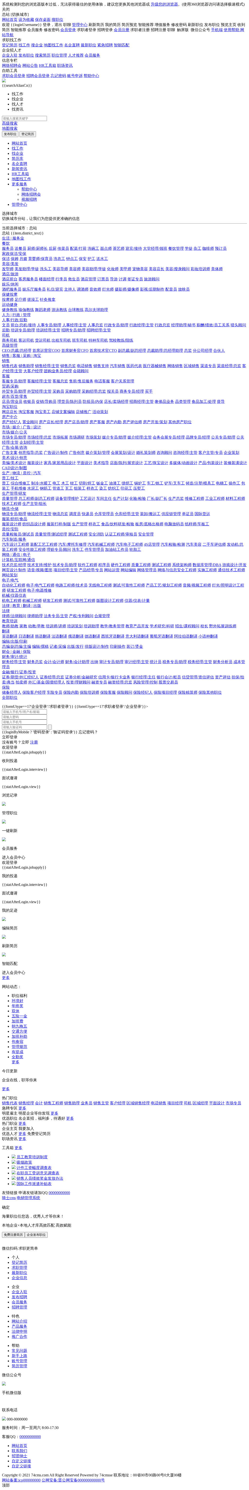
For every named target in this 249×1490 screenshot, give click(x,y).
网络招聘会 (11, 65)
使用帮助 (232, 30)
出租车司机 (61, 340)
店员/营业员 (12, 401)
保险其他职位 (210, 692)
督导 (221, 401)
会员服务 (92, 55)
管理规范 (19, 1047)
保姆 (14, 259)
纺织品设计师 (34, 524)
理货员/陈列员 (69, 401)
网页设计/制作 (14, 570)
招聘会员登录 (38, 76)
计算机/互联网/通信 (18, 560)
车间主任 (104, 498)
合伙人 (219, 350)
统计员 (155, 662)
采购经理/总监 (94, 391)
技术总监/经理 (14, 565)
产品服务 (19, 1326)
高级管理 (10, 345)
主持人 (70, 289)
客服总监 (60, 381)
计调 (122, 279)
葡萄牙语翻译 (161, 636)
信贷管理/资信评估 (198, 677)
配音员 (171, 289)
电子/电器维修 (39, 590)
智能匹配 (121, 45)
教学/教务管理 (112, 626)
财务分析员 (222, 662)
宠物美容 (140, 269)
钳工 (74, 483)
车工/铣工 (155, 483)
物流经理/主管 (39, 514)
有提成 (17, 1052)
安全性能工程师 (32, 549)
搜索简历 (43, 55)
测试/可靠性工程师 (129, 585)
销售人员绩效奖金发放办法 (40, 1178)
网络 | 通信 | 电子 (16, 555)
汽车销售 (117, 366)
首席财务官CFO (75, 350)
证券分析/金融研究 (81, 677)
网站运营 (112, 570)
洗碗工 (93, 248)
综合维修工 (20, 483)
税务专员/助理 (174, 662)
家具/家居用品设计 (60, 463)
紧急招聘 (105, 45)
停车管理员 (94, 549)
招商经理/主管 (141, 401)
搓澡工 (33, 299)
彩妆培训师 (200, 269)
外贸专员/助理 (14, 391)
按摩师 (8, 299)
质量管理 (10, 498)
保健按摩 (10, 294)
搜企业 (37, 45)
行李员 (61, 279)
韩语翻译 (43, 636)
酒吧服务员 (11, 289)
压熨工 (139, 488)
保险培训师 (89, 692)
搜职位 (57, 19)
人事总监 (95, 325)
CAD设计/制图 (14, 468)
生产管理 (80, 524)
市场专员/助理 (14, 437)
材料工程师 (235, 498)
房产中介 (10, 417)
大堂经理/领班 (155, 248)
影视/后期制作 (152, 289)
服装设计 (35, 463)
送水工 (102, 259)
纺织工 (114, 488)
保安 (83, 259)
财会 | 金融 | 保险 (16, 652)
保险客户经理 (34, 692)
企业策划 (231, 452)
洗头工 (46, 269)
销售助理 (26, 366)
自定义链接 (21, 1461)
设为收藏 (26, 19)
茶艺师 (118, 248)
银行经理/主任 (143, 677)
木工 (65, 483)
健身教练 (10, 310)
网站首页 (10, 19)
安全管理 (146, 534)
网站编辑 (128, 570)
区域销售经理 (138, 1103)
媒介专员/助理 (114, 437)
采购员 (58, 391)
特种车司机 (98, 340)
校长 (204, 626)
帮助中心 (91, 76)
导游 (114, 279)
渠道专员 (208, 366)
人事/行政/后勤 (14, 320)
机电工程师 (11, 600)
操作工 (234, 483)
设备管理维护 (67, 498)
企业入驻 (10, 55)
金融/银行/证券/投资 (19, 672)
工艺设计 (87, 498)
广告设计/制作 (56, 452)
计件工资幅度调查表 (34, 1168)
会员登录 (68, 30)
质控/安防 (10, 529)
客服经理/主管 (39, 381)
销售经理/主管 (47, 366)
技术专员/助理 (65, 565)
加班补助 (19, 1036)
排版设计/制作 (97, 646)
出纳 (94, 662)
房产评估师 (132, 422)
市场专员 (233, 1103)
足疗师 (20, 299)
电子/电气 (10, 580)
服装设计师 (11, 524)
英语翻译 (10, 636)
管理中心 (80, 25)
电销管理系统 (28, 1198)
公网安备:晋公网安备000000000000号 (73, 1480)
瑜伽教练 (26, 310)
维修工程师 (194, 498)
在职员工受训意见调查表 (38, 1173)
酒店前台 (10, 279)
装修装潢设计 (235, 463)
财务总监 (35, 662)
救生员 (74, 279)
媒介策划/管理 (98, 452)
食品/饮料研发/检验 (117, 524)
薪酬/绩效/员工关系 (213, 325)
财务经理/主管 (14, 662)
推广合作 (19, 1336)
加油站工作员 (116, 549)
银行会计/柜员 (169, 677)
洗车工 (78, 549)
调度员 (75, 514)
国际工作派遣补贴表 (34, 1184)
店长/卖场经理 (116, 401)
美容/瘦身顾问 (177, 269)
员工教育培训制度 (32, 1157)
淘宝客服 (26, 412)
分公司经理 (202, 350)
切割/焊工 (87, 483)
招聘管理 (19, 1307)
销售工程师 (53, 1103)
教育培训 (10, 621)
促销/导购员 (46, 401)
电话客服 (102, 381)
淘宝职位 (10, 407)
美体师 (217, 269)
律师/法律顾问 (14, 616)
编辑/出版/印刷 (14, 641)
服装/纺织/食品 (14, 519)
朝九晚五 (19, 1026)
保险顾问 (124, 692)
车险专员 (54, 692)
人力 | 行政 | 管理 (16, 315)
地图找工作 (53, 45)
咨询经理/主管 (185, 452)
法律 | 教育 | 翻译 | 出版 (21, 606)
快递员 (87, 514)
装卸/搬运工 (150, 514)
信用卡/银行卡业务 (114, 677)
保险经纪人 (143, 692)
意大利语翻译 (137, 636)
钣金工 (102, 483)
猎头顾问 (238, 325)
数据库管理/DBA (207, 565)
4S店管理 (152, 544)
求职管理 (19, 1267)
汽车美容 (194, 544)
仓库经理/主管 (127, 514)
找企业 (17, 153)
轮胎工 (135, 549)
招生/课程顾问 (187, 626)
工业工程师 (215, 498)
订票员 (103, 279)
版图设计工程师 (110, 600)
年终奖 (17, 1006)
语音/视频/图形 (40, 570)
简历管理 (19, 1366)
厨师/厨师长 (37, 248)
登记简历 (10, 45)
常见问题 (19, 1351)
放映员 (184, 289)
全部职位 (10, 697)
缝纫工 (127, 483)
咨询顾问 (164, 452)
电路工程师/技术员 (71, 585)
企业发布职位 (36, 1235)
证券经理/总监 (52, 677)
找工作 (24, 45)
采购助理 (73, 391)
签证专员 (135, 279)
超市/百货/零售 (14, 396)
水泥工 (33, 488)
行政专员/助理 (116, 325)
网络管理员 (147, 570)
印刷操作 (117, 646)
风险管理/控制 (145, 682)
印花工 (126, 488)
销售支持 (101, 366)
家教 (23, 626)
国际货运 (202, 514)
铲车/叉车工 (174, 483)
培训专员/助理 (23, 330)
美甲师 (125, 269)
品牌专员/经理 (198, 437)
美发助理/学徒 (27, 269)
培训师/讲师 (56, 626)
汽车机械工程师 (101, 544)
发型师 (8, 269)
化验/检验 (137, 498)
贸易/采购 (10, 386)
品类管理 (183, 401)
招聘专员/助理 (73, 330)
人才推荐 (76, 55)
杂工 (197, 248)
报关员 (113, 391)
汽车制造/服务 (14, 539)
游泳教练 (59, 310)
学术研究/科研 (162, 626)
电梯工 (222, 483)
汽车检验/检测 (173, 544)
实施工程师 (207, 570)
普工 (6, 483)
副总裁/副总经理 (132, 350)
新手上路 (19, 1356)
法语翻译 (59, 636)
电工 (56, 483)
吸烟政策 (24, 1162)
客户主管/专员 (210, 452)
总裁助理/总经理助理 (165, 350)
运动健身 (10, 305)
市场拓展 (60, 437)
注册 (34, 742)
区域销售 (191, 366)
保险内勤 (71, 692)
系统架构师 (182, 565)
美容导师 (60, 269)
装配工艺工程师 (43, 544)
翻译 (6, 631)
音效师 (95, 289)
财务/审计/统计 (14, 657)
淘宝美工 (43, 412)
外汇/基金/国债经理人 (46, 682)
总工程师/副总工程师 (36, 498)
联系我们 (19, 1451)
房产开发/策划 (155, 422)
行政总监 (162, 325)
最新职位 (88, 45)
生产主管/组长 (34, 504)
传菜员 (63, 248)
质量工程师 (141, 565)
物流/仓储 (10, 509)
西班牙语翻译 (112, 636)
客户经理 (117, 1103)
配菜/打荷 (78, 248)
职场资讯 (65, 65)
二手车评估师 (214, 544)
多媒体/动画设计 (183, 463)
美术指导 (101, 463)
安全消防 (96, 534)
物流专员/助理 (14, 514)
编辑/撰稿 (40, 646)
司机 (6, 335)
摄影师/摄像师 (127, 289)
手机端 (217, 30)
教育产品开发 (137, 626)
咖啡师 (208, 248)
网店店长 (10, 412)
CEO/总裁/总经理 (16, 350)
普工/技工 (10, 478)
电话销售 (84, 366)
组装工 (80, 488)
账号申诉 (75, 76)
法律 (6, 611)
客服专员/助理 (14, 381)
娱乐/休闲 (10, 284)
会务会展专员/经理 (169, 437)
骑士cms (9, 1198)
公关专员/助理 (223, 437)
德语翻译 (92, 636)
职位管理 (59, 55)
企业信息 (19, 1278)
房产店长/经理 (51, 422)
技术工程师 (11, 504)
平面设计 (84, 463)
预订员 (221, 248)
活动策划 (100, 412)
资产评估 (223, 677)
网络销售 (175, 366)
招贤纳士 (19, 1456)
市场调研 (77, 437)
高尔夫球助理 (96, 310)
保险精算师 (187, 692)
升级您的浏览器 (164, 4)
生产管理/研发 (14, 493)
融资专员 (99, 682)
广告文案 (10, 452)
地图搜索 (10, 128)
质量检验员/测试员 (18, 534)
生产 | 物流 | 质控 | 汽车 (21, 473)
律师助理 (35, 616)
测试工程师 (78, 534)
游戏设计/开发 (234, 565)
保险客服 (108, 692)
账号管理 (19, 1361)
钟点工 (72, 259)
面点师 (106, 248)
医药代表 (134, 366)
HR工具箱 (47, 65)
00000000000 (59, 1193)
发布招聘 (19, 1297)
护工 (91, 259)
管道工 (58, 488)
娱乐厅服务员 (34, 289)
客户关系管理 (122, 381)
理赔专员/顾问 (59, 549)
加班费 (17, 1021)
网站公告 (30, 65)
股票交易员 (168, 682)
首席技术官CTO (103, 350)
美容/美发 (10, 264)
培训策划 (75, 626)
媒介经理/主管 (139, 437)
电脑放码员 (174, 524)
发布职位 (26, 55)
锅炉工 (140, 483)
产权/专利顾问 (81, 616)
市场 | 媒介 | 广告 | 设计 (21, 427)
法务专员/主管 (56, 616)
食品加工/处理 (204, 401)
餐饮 (6, 243)
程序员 (104, 565)
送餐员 (20, 248)
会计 (39, 1103)
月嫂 (23, 259)
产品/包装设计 (210, 463)
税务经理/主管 (200, 662)
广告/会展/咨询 (14, 447)
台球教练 (76, 310)
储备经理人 (11, 692)
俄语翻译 (76, 636)
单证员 (188, 514)
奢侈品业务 (164, 401)
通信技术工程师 (231, 570)
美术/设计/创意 (14, 458)
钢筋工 (46, 488)
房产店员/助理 (76, 422)
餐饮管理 (176, 248)
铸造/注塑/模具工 (200, 483)
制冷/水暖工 (41, 483)
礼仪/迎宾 (55, 289)
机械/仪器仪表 (14, 595)
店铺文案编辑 (63, 412)
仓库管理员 (104, 514)
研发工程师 (16, 590)
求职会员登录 (13, 76)
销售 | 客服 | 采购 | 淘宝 (21, 356)
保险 (6, 687)
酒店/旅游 (10, 274)
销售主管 (101, 1103)
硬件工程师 (120, 565)
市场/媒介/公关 (14, 432)
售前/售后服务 (81, 381)
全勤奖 (17, 1057)
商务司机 (10, 340)
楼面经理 (46, 279)
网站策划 (10, 575)
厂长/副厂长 (157, 498)
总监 (188, 350)
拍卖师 (21, 682)
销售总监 (68, 366)
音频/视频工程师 (197, 585)
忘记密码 (58, 76)
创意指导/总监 (30, 452)
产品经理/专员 (91, 570)
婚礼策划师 (146, 452)
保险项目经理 (165, 692)
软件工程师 (87, 565)
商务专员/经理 (132, 391)
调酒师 (83, 289)
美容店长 (156, 269)
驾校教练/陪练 (121, 340)
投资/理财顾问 (78, 682)
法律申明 (19, 1331)
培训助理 (91, 626)
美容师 (75, 269)
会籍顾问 (81, 371)
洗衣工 (59, 259)
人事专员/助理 (49, 325)
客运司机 (26, 340)
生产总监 (176, 498)
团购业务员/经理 (58, 371)
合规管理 (102, 616)
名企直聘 (72, 45)
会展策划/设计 (123, 452)
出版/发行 (75, 646)
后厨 (52, 248)
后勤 (6, 330)
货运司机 (43, 340)
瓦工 (69, 488)
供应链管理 (171, 514)
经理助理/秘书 (183, 325)
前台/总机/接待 (23, 325)
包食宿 (17, 1042)
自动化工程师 (13, 585)
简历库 (17, 158)
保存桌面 (43, 19)
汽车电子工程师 (129, 544)
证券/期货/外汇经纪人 (20, 677)
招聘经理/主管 (99, 330)
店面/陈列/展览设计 (126, 463)
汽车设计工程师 (15, 544)
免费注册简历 (13, 1235)
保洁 (6, 259)
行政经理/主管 (141, 325)
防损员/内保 (93, 401)
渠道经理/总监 (229, 366)
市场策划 (93, 437)
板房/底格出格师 (149, 524)
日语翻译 (26, 636)
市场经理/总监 (39, 437)
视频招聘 (29, 199)
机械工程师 (32, 600)
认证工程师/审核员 (121, 534)
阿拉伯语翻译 (185, 636)
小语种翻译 (208, 636)
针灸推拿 (47, 299)
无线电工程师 (100, 585)
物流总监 (60, 514)
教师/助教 (10, 626)
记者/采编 (58, 646)
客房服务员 (28, 279)
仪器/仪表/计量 (137, 600)
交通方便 (19, 1031)
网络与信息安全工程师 (177, 570)
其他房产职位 (180, 422)
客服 (6, 376)
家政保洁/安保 (14, 253)
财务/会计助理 (77, 662)
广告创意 (77, 452)
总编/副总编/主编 (16, 646)
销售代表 (10, 366)
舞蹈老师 (43, 310)
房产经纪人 (11, 422)
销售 (6, 361)
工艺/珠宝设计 (156, 463)
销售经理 (26, 1103)
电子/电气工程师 (40, 585)
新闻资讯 (19, 169)
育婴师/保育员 (40, 259)
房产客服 (97, 422)
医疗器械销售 (154, 366)
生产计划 (120, 498)
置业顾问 (30, 422)
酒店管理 (88, 279)
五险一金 (19, 1016)
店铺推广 (83, 412)
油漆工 (115, 483)
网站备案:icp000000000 (21, 1480)
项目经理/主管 (65, 570)
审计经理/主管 (136, 662)
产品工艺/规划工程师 (164, 585)
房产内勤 (114, 422)
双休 (15, 1011)
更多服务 (19, 184)
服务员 (8, 248)
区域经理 (200, 1103)
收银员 (29, 401)
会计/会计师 (54, 662)
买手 (149, 391)
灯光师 (108, 289)
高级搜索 (10, 123)
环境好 (17, 1001)
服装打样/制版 (59, 524)
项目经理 (175, 1103)
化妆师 (113, 269)
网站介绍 (19, 1321)
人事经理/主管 (74, 325)
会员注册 (121, 30)
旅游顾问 (152, 279)
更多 (6, 978)
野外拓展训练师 (222, 626)
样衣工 (92, 488)
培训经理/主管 (48, 330)
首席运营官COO (46, 350)
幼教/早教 (36, 626)
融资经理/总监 (120, 682)
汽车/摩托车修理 (72, 544)
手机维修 (18, 488)
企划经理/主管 (31, 442)
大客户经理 (33, 371)
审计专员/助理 (111, 662)
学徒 (189, 248)
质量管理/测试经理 (51, 534)
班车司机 (80, 340)
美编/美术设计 (14, 463)
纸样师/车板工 (197, 524)
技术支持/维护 (39, 565)
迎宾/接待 (133, 248)
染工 (103, 488)
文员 (6, 325)
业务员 (86, 1103)
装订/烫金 (134, 646)
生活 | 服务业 (13, 238)
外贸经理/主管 (39, 391)
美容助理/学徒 (94, 269)
